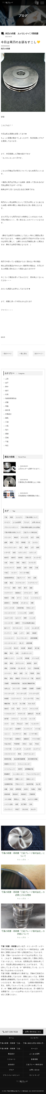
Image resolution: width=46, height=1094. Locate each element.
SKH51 (26, 789)
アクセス (26, 522)
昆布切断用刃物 (32, 759)
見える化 (25, 809)
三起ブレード (21, 577)
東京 (26, 547)
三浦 (6, 422)
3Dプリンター (20, 663)
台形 (5, 562)
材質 (21, 673)
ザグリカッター (17, 628)
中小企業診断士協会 (28, 623)
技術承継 (7, 794)
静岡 (37, 547)
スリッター (7, 537)
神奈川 (16, 537)
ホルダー (33, 809)
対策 (11, 789)
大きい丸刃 (31, 703)
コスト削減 (7, 799)
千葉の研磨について (31, 517)
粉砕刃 (6, 557)
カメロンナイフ (9, 567)
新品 (11, 582)
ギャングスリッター (10, 547)
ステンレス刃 (34, 708)
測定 (25, 734)
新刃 (25, 588)
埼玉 (6, 445)
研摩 (25, 618)
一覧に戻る (23, 353)
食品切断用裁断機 (19, 759)
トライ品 (37, 728)
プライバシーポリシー (11, 527)
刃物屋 (6, 683)
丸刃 (32, 537)
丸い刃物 (22, 703)
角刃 (19, 588)
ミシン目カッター (18, 774)
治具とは (7, 688)
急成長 (19, 567)
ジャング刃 (7, 648)
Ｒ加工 (6, 572)
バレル (26, 598)
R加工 (24, 562)
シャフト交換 (8, 804)
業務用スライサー (9, 764)
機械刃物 (7, 703)
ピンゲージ (36, 749)
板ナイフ (7, 628)
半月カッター (30, 608)
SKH (26, 723)
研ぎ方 (16, 648)
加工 (21, 547)
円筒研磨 (36, 668)
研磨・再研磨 (11, 973)
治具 (17, 653)
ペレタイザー (35, 723)
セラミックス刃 (9, 608)
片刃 (12, 708)
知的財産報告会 (10, 398)
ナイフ (25, 708)
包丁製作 (23, 804)
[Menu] (42, 2)
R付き (12, 562)
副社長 (3, 337)
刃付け (24, 744)
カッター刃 (37, 557)
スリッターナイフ (9, 613)
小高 (6, 426)
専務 (6, 406)
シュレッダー (8, 728)
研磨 (11, 134)
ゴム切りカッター (26, 653)
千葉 (6, 441)
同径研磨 (15, 603)
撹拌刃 (20, 769)
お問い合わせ (36, 522)
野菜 (19, 754)
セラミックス (22, 552)
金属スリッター (9, 658)
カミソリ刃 (16, 688)
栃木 (28, 633)
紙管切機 (29, 643)
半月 (29, 577)
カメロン (35, 542)
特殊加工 (23, 794)
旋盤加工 (26, 739)
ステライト (14, 718)
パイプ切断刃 (8, 779)
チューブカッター (22, 638)
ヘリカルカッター (9, 713)
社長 (6, 394)
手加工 (37, 744)
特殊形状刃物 (15, 683)
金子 (6, 383)
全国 (14, 552)
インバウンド (8, 809)
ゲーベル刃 (35, 658)
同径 (18, 562)
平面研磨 (17, 744)
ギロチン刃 (21, 713)
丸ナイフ (18, 618)
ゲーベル (7, 588)
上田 (6, 379)
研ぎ (11, 653)
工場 (36, 567)
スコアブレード (33, 582)
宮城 (6, 438)
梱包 (11, 663)
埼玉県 (23, 648)
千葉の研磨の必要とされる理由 (30, 527)
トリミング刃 (22, 613)
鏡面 (11, 542)
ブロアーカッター (29, 754)
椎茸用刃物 (7, 759)
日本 (30, 804)
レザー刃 (7, 552)
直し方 (22, 643)
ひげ (12, 723)
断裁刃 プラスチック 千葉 (24, 678)
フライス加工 (36, 739)
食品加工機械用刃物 (28, 683)
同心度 (38, 713)
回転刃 (6, 708)
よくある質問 (17, 522)
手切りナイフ (19, 784)
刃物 (12, 598)
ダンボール (24, 603)
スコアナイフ (8, 593)
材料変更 (18, 789)
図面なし (17, 799)
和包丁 (17, 809)
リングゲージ (17, 734)
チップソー (7, 633)
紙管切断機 (34, 638)
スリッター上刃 (9, 693)
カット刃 (23, 718)
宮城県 (24, 688)
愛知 (5, 678)
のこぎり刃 (35, 628)
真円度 (6, 718)
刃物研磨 (32, 794)
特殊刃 (6, 598)
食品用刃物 (29, 784)
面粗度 (34, 633)
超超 (31, 588)
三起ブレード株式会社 (30, 532)
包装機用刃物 (8, 784)
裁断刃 (17, 623)
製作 (15, 673)
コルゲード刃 (8, 618)
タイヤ (6, 723)
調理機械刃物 (29, 769)
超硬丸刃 (30, 713)
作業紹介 (8, 414)
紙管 (30, 567)
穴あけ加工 (7, 744)
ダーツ (19, 598)
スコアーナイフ (16, 698)
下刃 (17, 542)
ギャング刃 (24, 537)
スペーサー (7, 673)
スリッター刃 (8, 623)
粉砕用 (20, 557)
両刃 (18, 708)
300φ (37, 698)
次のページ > (39, 353)
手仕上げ (19, 723)
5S (26, 673)
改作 (35, 663)
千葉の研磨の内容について (12, 532)
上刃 (32, 547)
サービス (7, 522)
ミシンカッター (9, 638)
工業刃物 (12, 668)
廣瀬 (6, 434)
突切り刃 (28, 557)
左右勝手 (18, 728)
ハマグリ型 (7, 749)
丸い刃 (15, 703)
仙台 (30, 744)
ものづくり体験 (33, 799)
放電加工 (18, 739)
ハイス (27, 628)
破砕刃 (13, 557)
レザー (22, 633)
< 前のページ (7, 353)
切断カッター (19, 779)
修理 (36, 593)
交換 (34, 577)
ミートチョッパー (9, 769)
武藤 (6, 402)
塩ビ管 (38, 784)
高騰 (5, 789)
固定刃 (38, 678)
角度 (14, 588)
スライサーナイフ (9, 754)
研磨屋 (6, 698)
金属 (5, 582)
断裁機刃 (7, 774)
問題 (39, 789)
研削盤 (27, 658)
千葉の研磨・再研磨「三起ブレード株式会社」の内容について (11, 1048)
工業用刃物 (20, 608)
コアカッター (28, 593)
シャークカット (35, 598)
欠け (29, 668)
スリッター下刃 (28, 698)
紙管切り (7, 603)
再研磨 (23, 542)
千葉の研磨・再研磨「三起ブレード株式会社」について (11, 1043)
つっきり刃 (17, 749)
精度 (16, 804)
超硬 (5, 542)
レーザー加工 (33, 734)
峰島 (6, 418)
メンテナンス (28, 728)
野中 (6, 387)
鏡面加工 (18, 593)
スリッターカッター (10, 643)
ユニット (7, 734)
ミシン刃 (32, 618)
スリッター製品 (24, 572)
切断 (32, 603)
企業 (25, 567)
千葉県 (32, 673)
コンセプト (19, 517)
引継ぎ (33, 789)
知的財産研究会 (9, 577)
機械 (5, 653)
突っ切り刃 (21, 668)
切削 (5, 663)
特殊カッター (30, 779)
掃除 (5, 668)
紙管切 (29, 663)
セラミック (32, 552)
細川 (6, 391)
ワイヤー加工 (8, 739)
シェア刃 (19, 658)
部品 (23, 799)
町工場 (37, 648)
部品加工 (15, 794)
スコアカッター (20, 582)
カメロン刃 (32, 562)
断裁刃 (30, 648)
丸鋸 (15, 633)
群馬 (37, 537)
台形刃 (31, 613)
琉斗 (6, 430)
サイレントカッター (24, 764)
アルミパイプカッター (33, 774)
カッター (14, 572)
